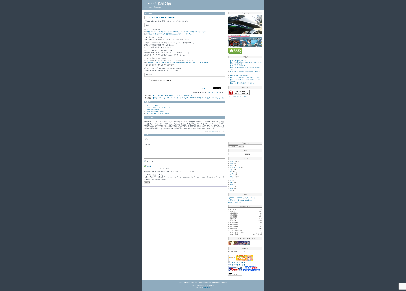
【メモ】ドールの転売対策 (237, 66)
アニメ (231, 186)
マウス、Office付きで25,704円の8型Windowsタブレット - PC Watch (170, 34)
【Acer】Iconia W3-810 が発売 (155, 111)
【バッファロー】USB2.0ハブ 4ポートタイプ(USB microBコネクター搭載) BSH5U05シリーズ (188, 98)
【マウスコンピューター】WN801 (160, 18)
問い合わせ (233, 81)
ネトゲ (231, 169)
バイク (231, 163)
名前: (146, 139)
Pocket (203, 88)
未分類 (231, 188)
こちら (241, 251)
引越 (231, 190)
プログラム (233, 177)
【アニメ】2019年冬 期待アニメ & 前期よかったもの (245, 77)
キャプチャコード (166, 168)
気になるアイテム (213, 92)
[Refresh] (147, 166)
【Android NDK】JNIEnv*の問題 (239, 75)
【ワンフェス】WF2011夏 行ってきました (242, 83)
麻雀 (231, 171)
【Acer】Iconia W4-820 (152, 109)
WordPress (206, 287)
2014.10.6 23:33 (213, 131)
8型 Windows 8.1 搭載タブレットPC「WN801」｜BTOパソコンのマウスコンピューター (176, 32)
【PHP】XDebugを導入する (238, 60)
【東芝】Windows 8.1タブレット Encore (157, 113)
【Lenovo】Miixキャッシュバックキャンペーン (159, 108)
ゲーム (231, 182)
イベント (232, 173)
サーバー (232, 175)
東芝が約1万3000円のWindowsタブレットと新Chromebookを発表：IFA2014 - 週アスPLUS (177, 62)
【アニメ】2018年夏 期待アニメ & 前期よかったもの (245, 79)
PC (230, 180)
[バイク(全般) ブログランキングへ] (239, 94)
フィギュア (233, 161)
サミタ (231, 165)
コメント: (147, 144)
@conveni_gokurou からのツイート (241, 198)
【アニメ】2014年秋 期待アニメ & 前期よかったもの (172, 95)
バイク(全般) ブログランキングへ (237, 96)
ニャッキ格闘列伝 (157, 4)
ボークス (232, 179)
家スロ (231, 184)
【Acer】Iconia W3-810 (152, 106)
